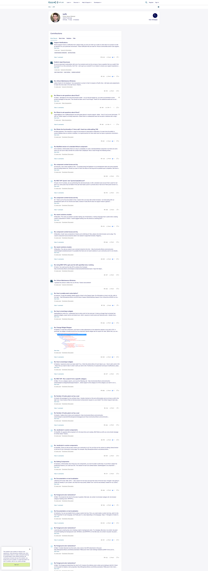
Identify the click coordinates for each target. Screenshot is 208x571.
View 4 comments (59, 540)
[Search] (146, 2)
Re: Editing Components (61, 461)
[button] (118, 57)
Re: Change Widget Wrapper (63, 327)
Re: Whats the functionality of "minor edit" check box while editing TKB (76, 129)
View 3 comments (59, 242)
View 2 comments (59, 107)
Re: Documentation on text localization (66, 478)
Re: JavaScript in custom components (66, 430)
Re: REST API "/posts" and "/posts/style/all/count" (69, 180)
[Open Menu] (158, 7)
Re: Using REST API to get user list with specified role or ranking (74, 265)
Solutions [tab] (68, 38)
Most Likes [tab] (62, 38)
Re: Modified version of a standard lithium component (70, 146)
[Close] (30, 549)
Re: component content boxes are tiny (66, 164)
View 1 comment (58, 57)
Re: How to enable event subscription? (66, 293)
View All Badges (153, 19)
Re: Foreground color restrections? (65, 495)
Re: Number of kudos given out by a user (66, 396)
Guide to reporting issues (62, 62)
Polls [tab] (74, 38)
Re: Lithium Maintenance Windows (65, 81)
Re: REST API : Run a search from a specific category (70, 379)
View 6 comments (59, 124)
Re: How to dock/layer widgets (63, 311)
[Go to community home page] (56, 2)
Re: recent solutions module (63, 214)
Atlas (49, 6)
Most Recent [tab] (53, 38)
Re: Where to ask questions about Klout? (66, 95)
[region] (16, 558)
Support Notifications (61, 42)
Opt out (16, 564)
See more (56, 48)
